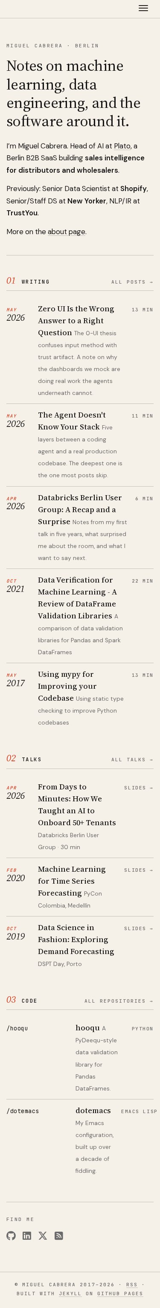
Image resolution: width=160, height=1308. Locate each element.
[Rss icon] (59, 1236)
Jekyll (70, 1293)
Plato (122, 146)
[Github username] (11, 1236)
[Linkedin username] (27, 1236)
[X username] (42, 1236)
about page (66, 231)
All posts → (132, 282)
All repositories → (119, 1001)
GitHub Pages (120, 1293)
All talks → (132, 760)
